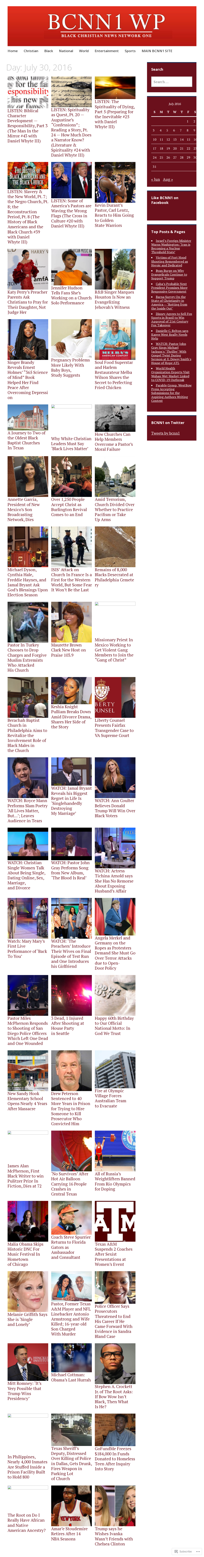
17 (154, 148)
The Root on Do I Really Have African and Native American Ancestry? (27, 1522)
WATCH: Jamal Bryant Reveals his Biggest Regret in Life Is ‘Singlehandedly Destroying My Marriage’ (71, 800)
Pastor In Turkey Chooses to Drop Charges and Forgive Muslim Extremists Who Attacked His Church (27, 657)
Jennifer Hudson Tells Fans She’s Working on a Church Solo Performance (71, 295)
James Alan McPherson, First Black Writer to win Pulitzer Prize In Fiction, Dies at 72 (26, 1176)
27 (175, 157)
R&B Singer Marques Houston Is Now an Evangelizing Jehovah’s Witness (114, 299)
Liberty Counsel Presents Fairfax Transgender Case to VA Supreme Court (114, 727)
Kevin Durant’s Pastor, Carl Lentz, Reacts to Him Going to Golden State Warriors (114, 215)
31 (154, 166)
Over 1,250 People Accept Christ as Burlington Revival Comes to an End (69, 506)
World (84, 51)
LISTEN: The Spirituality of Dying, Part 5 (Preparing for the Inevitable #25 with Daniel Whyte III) (115, 114)
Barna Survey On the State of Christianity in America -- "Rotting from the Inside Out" (169, 303)
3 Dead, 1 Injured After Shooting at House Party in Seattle (67, 1025)
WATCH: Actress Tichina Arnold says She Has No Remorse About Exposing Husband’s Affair (114, 881)
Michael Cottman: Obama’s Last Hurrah (71, 1377)
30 (195, 157)
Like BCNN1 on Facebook (164, 200)
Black (48, 51)
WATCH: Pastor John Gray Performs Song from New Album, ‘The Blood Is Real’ (70, 870)
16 (195, 139)
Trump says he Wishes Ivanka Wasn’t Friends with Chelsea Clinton (114, 1536)
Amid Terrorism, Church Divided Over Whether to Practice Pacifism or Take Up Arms (114, 509)
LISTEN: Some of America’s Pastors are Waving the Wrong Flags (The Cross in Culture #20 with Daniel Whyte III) (71, 213)
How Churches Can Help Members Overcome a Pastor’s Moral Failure (114, 441)
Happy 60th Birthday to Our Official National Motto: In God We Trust (114, 1025)
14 (181, 139)
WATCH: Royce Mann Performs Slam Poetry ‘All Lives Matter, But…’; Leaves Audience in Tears (28, 810)
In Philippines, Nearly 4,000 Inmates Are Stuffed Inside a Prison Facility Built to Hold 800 (27, 1467)
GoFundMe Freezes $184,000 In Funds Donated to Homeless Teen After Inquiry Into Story (115, 1459)
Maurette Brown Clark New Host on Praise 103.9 (68, 650)
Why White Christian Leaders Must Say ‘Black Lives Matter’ (71, 443)
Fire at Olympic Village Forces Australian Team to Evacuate (110, 1098)
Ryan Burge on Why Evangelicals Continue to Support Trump (169, 274)
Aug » (168, 179)
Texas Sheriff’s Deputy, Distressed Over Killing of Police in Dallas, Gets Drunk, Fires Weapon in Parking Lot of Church (71, 1463)
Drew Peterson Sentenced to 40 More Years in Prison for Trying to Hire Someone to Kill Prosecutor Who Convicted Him (70, 1108)
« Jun (155, 179)
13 (175, 139)
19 (168, 148)
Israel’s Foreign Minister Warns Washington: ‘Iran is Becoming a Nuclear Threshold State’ (171, 246)
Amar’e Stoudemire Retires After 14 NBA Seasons (69, 1533)
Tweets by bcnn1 (165, 433)
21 (181, 148)
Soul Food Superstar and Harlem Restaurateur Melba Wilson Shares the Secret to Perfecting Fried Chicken (114, 374)
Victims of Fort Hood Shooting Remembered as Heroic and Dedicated (169, 261)
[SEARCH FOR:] (171, 81)
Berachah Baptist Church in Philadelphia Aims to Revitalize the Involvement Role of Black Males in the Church (27, 735)
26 (168, 157)
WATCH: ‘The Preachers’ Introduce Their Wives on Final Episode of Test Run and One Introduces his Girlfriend (71, 953)
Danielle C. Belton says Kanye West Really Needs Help (169, 335)
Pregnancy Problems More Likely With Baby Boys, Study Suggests (70, 367)
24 (154, 157)
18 (161, 148)
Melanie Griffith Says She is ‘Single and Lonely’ (27, 1319)
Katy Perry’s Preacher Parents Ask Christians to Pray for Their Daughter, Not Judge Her (28, 302)
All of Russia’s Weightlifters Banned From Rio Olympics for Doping (115, 1181)
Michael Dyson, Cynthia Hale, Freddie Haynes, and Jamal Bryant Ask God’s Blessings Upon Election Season (28, 582)
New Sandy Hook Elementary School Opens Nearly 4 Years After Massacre (27, 1101)
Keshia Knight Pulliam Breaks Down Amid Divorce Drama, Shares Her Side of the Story (71, 717)
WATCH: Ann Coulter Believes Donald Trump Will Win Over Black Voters (115, 808)
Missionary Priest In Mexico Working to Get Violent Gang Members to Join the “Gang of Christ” (114, 650)
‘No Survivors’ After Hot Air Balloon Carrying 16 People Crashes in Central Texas (69, 1184)
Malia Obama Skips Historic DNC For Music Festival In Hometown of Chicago (25, 1254)
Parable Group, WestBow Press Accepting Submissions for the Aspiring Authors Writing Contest (171, 393)
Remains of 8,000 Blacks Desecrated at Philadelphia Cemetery (114, 577)
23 (195, 148)
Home (13, 51)
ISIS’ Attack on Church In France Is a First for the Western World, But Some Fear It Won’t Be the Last (71, 580)
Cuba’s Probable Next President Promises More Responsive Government (169, 288)
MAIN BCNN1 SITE (157, 51)
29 (188, 157)
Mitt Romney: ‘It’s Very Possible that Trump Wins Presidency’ (24, 1390)
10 (154, 139)
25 (161, 157)
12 (168, 139)
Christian (31, 51)
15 (188, 139)
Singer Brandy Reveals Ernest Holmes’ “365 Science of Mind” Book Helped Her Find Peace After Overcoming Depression (28, 379)
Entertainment (107, 51)
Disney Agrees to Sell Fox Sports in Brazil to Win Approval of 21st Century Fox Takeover (171, 320)
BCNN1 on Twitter (167, 422)
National (66, 51)
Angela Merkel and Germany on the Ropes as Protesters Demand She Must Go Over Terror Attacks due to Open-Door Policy (115, 953)
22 (188, 148)
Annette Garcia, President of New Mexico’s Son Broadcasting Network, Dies (24, 509)
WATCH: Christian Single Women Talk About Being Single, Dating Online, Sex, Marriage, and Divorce (26, 875)
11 (161, 139)
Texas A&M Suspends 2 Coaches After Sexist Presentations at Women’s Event (113, 1254)
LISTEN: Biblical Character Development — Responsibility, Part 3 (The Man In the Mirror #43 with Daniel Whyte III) (28, 126)
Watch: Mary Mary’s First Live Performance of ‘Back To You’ (27, 948)
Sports (130, 51)
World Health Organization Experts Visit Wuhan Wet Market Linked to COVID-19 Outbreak (170, 374)
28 (181, 157)
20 (175, 148)
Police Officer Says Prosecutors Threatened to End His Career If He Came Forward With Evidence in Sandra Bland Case (113, 1321)
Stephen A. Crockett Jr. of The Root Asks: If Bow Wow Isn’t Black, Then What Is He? (114, 1396)
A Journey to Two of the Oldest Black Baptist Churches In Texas (26, 440)
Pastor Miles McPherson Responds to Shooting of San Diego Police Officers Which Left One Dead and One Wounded (28, 1030)
